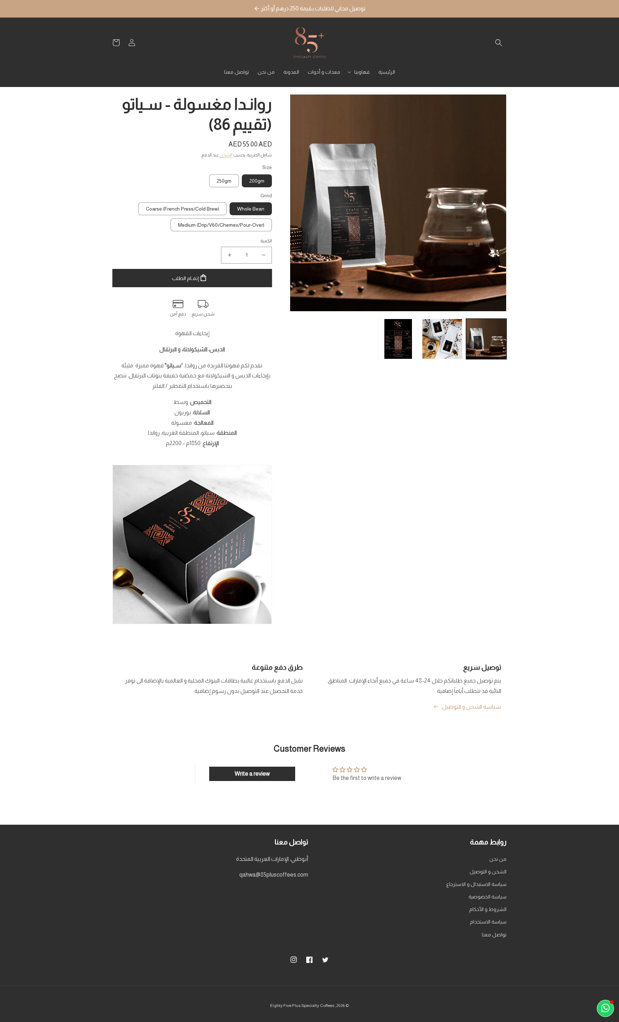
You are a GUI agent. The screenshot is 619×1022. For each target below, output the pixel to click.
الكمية (266, 241)
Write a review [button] (252, 774)
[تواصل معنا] (605, 1008)
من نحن (498, 859)
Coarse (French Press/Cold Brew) (182, 209)
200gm (256, 181)
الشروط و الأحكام (488, 909)
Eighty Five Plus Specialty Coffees (302, 1005)
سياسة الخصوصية (488, 897)
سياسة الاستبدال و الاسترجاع (476, 884)
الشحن (226, 155)
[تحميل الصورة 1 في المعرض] (486, 339)
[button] (499, 42)
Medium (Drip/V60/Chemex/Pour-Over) (221, 225)
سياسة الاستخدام (488, 922)
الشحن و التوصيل (488, 871)
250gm (224, 181)
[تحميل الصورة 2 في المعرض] (442, 339)
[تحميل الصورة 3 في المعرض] (398, 339)
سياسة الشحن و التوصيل (471, 707)
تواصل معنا (494, 934)
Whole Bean (250, 209)
